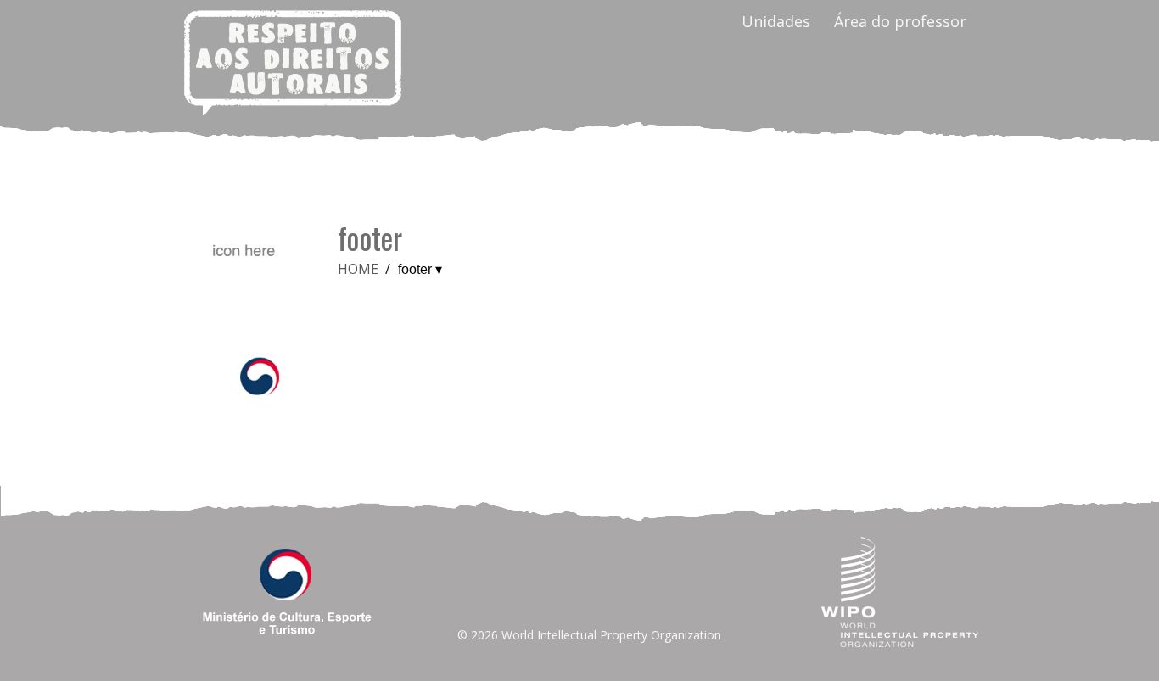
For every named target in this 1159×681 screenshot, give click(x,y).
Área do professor (900, 21)
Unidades (776, 21)
